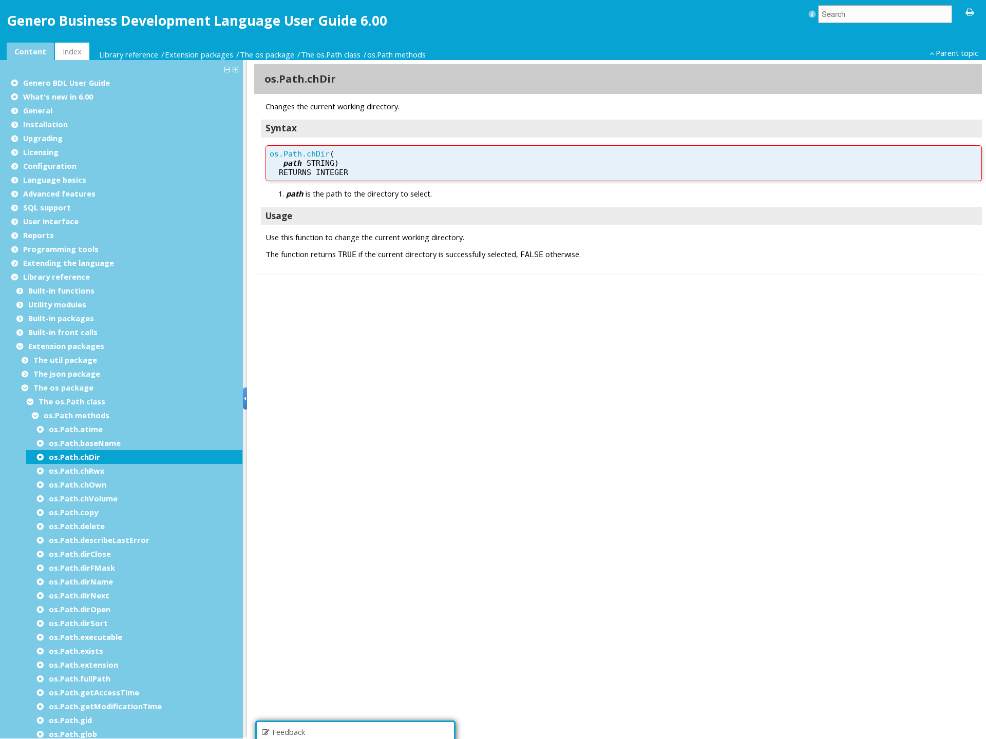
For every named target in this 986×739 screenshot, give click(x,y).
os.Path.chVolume (83, 498)
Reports (38, 235)
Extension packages (199, 54)
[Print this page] (970, 11)
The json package (66, 373)
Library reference (128, 54)
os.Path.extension (83, 664)
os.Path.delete (77, 526)
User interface (51, 221)
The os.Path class (331, 54)
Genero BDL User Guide (66, 82)
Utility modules (57, 304)
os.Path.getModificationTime (105, 706)
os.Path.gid (70, 720)
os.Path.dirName (81, 581)
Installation (45, 124)
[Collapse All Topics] (228, 69)
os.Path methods (396, 54)
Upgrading (43, 138)
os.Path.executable (85, 637)
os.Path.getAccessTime (94, 692)
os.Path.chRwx (76, 470)
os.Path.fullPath (79, 678)
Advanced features (59, 193)
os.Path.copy (73, 512)
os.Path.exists (76, 651)
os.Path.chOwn (77, 484)
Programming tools (61, 249)
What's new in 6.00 (58, 96)
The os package (267, 54)
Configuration (50, 166)
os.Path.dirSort (78, 623)
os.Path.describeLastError (99, 540)
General (37, 110)
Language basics (54, 179)
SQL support (47, 207)
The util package (65, 360)
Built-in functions (61, 290)
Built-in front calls (63, 332)
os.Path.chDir (74, 457)
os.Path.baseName (85, 443)
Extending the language (68, 263)
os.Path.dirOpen (79, 609)
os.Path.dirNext (79, 595)
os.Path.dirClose (80, 554)
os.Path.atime (76, 429)
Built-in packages (61, 318)
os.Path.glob (73, 734)
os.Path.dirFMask (82, 567)
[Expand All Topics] (237, 69)
